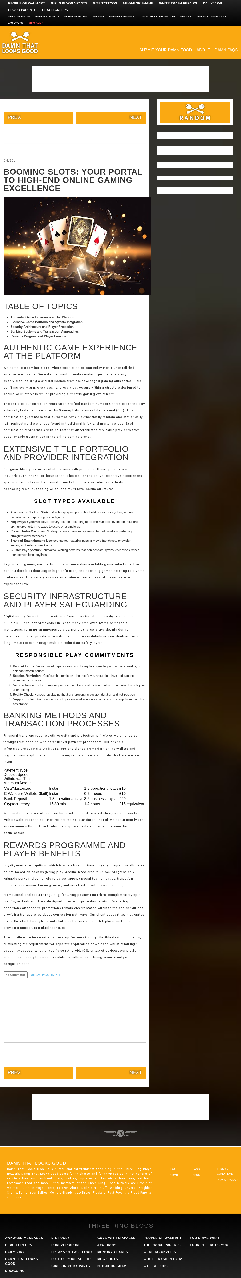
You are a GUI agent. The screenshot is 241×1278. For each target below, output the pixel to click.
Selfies (98, 16)
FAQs (196, 1169)
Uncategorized (45, 975)
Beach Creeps (55, 10)
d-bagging (15, 1271)
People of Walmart (26, 3)
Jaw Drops (107, 1245)
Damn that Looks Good (157, 16)
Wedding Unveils (121, 16)
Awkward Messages (211, 16)
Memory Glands (47, 16)
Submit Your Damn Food (165, 50)
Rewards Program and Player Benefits (38, 336)
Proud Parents (22, 10)
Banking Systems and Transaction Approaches (45, 331)
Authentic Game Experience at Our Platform (42, 317)
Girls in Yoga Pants (69, 3)
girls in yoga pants (70, 1266)
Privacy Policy (227, 1179)
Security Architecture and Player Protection (42, 327)
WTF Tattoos (105, 3)
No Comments (15, 975)
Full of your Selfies (72, 1259)
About (203, 50)
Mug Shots (107, 1259)
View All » (35, 22)
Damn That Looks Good (28, 42)
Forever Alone (76, 16)
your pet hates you (209, 1245)
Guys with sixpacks (116, 1238)
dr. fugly (60, 1238)
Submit (173, 1175)
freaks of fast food (71, 1252)
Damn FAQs (226, 50)
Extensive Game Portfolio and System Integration (47, 322)
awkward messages (24, 1238)
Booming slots (36, 367)
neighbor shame (113, 1266)
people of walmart (163, 1238)
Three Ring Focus (120, 1133)
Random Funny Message (195, 112)
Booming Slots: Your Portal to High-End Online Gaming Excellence (73, 180)
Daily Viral (213, 3)
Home (173, 1169)
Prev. (14, 117)
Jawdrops (15, 22)
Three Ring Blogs (120, 1225)
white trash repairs (164, 1259)
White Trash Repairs (178, 3)
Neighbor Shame (138, 3)
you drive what (205, 1238)
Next (135, 117)
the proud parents (162, 1245)
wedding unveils (160, 1252)
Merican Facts (19, 16)
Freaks (185, 16)
